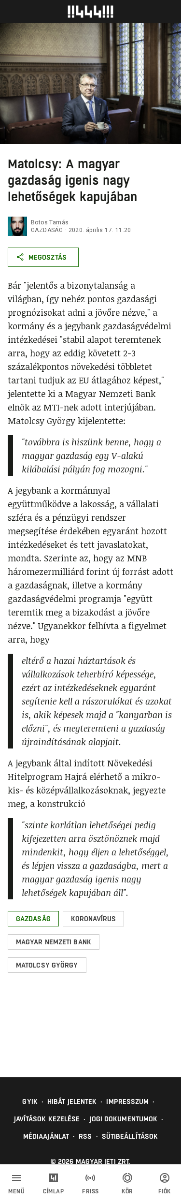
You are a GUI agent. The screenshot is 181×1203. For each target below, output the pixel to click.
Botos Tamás (50, 222)
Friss (90, 1191)
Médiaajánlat (46, 1136)
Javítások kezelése (47, 1119)
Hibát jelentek (72, 1101)
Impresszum (127, 1101)
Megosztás (47, 257)
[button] (33, 918)
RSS (85, 1136)
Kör (127, 1191)
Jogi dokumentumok (124, 1119)
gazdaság (47, 230)
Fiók (164, 1191)
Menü (16, 1191)
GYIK (29, 1101)
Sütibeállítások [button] (130, 1136)
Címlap (53, 1191)
